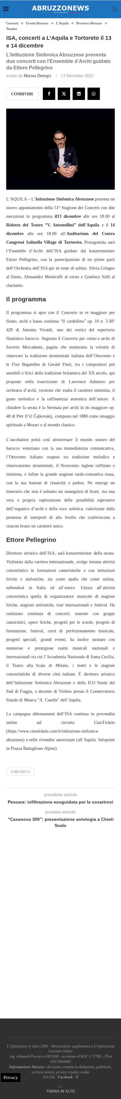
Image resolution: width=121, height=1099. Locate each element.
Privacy (10, 1077)
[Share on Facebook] (49, 94)
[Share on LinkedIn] (79, 94)
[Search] (115, 9)
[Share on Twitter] (64, 94)
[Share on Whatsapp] (93, 94)
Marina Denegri (37, 75)
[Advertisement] (60, 930)
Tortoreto (20, 772)
